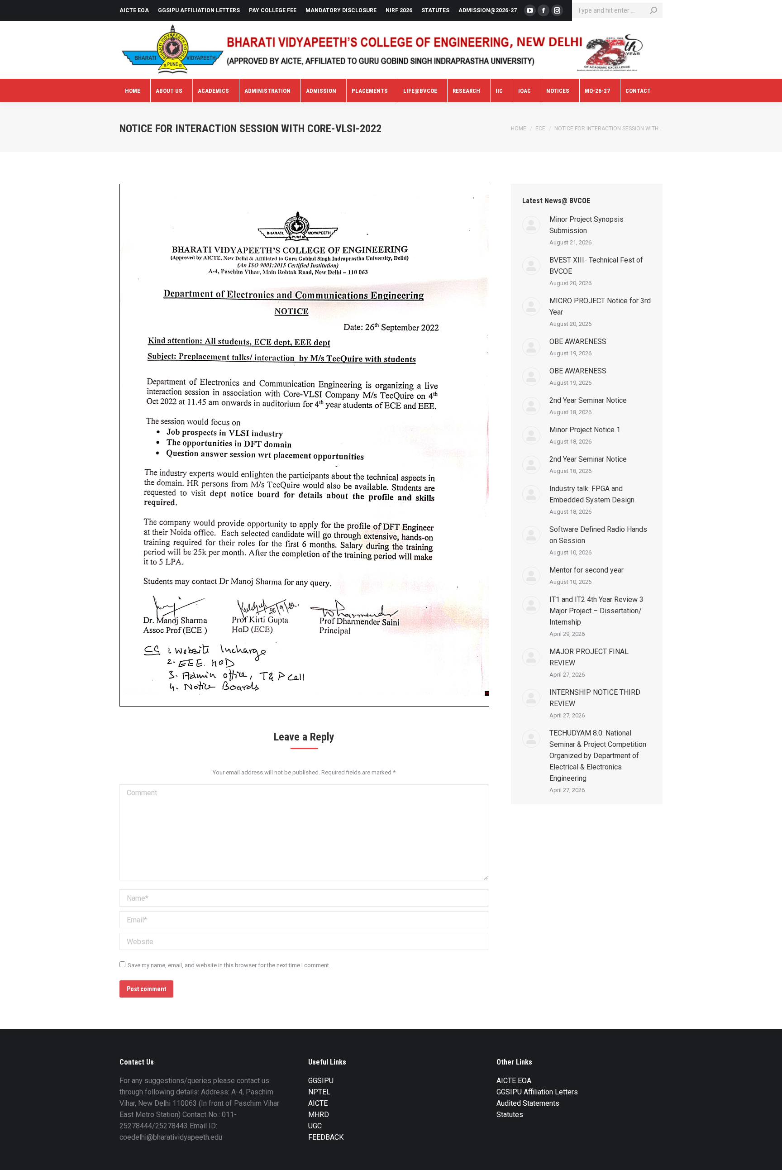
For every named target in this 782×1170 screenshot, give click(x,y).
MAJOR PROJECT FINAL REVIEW (589, 657)
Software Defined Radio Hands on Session (598, 535)
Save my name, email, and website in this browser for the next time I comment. (229, 965)
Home (518, 128)
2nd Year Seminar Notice (588, 400)
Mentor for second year (586, 570)
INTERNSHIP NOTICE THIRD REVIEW (594, 698)
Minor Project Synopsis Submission (586, 225)
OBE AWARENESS (577, 341)
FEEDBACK (325, 1137)
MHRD (318, 1114)
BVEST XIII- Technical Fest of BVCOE (596, 266)
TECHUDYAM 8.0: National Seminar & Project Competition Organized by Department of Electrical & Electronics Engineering (597, 756)
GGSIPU (321, 1080)
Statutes (509, 1114)
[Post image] (531, 225)
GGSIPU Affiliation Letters (537, 1092)
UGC (315, 1126)
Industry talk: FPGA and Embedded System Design (591, 494)
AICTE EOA (513, 1080)
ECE (540, 128)
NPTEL (319, 1092)
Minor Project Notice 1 (584, 429)
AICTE (318, 1103)
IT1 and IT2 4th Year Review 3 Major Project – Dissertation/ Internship (596, 610)
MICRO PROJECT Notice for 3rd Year (600, 306)
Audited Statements (527, 1103)
